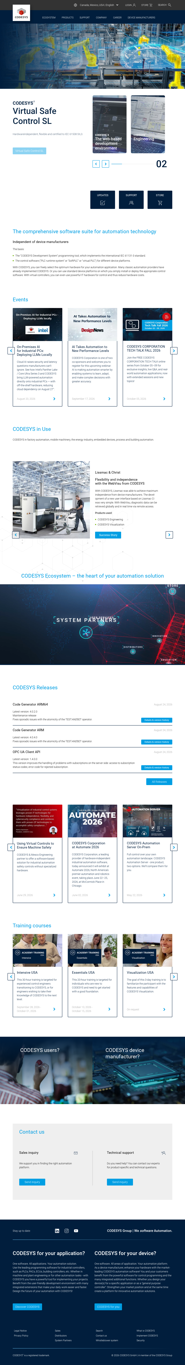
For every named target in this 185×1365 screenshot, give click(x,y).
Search (99, 1330)
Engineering (25, 149)
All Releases (159, 781)
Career (117, 17)
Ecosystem (49, 17)
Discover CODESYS (27, 1306)
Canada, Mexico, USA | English (97, 5)
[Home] (21, 13)
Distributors (61, 1335)
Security (141, 1340)
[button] (96, 163)
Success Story (108, 535)
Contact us (101, 1335)
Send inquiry (32, 1182)
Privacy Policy (21, 1335)
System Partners (63, 1340)
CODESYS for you (108, 1306)
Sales (57, 1330)
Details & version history (157, 720)
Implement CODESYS (147, 1335)
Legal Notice (20, 1330)
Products (67, 17)
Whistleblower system (107, 1340)
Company (101, 17)
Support (85, 17)
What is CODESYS (146, 1330)
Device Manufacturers (141, 17)
